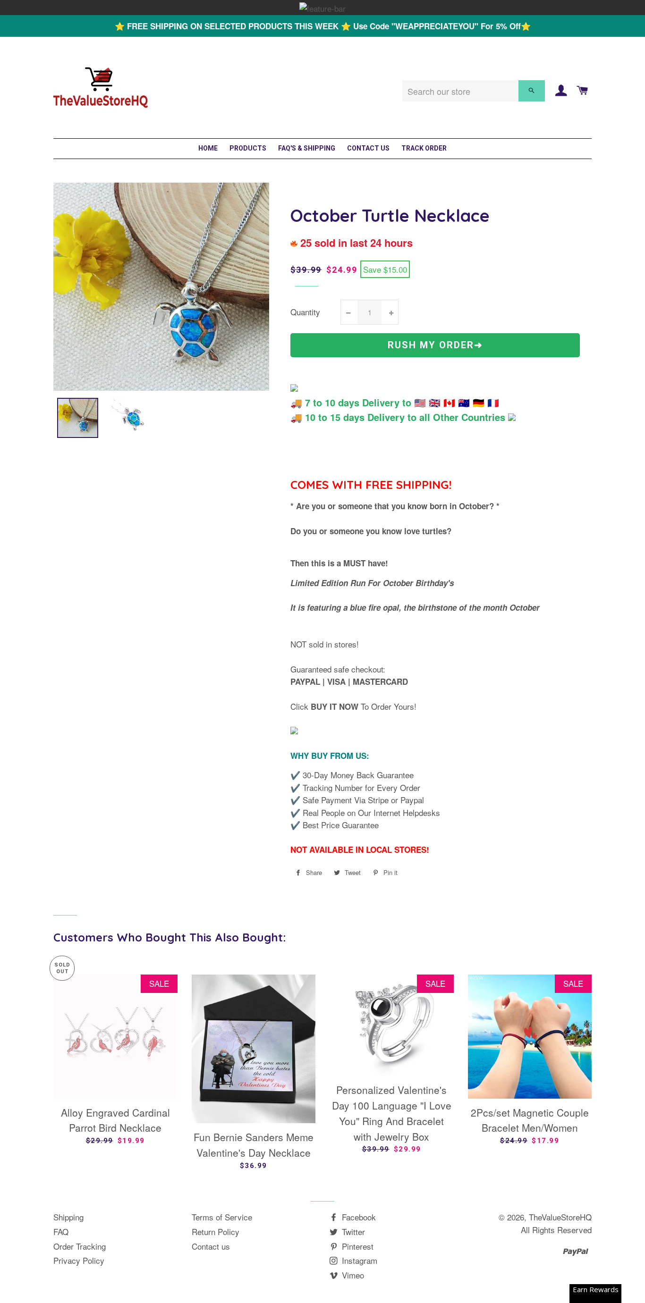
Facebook (357, 1217)
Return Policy (215, 1231)
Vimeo (351, 1275)
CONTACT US (368, 148)
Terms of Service (222, 1217)
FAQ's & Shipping (306, 148)
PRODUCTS (247, 148)
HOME (208, 148)
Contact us (211, 1246)
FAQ (60, 1231)
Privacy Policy (78, 1260)
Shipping (68, 1217)
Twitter (352, 1231)
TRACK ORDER (424, 148)
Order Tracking (79, 1246)
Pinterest (356, 1246)
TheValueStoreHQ (560, 1217)
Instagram (358, 1260)
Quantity (305, 312)
